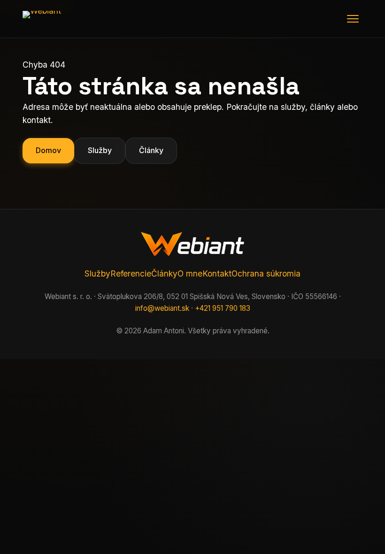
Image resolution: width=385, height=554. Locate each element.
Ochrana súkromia (265, 273)
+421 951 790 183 (222, 308)
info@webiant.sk (162, 308)
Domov (48, 150)
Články (151, 150)
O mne (189, 273)
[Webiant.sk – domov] (58, 19)
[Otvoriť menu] (352, 18)
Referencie (130, 273)
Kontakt (216, 273)
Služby (100, 150)
